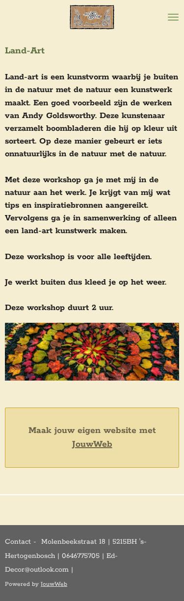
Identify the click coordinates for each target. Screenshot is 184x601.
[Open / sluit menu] (173, 17)
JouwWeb (92, 444)
